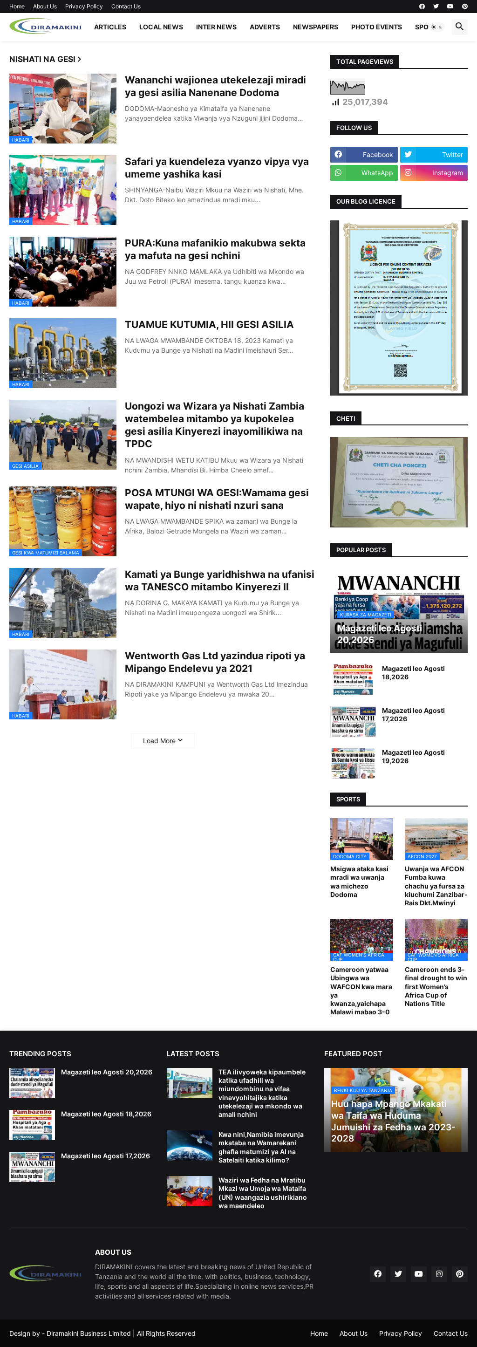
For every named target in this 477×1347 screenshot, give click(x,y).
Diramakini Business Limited (89, 1333)
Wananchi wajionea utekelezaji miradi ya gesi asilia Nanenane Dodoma (215, 86)
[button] (437, 27)
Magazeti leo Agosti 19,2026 (413, 756)
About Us (45, 6)
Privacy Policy (84, 6)
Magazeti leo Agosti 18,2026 (413, 672)
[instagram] (439, 1274)
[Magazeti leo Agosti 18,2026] (353, 679)
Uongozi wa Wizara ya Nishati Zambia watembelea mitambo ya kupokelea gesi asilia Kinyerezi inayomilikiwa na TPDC (214, 425)
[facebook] (422, 6)
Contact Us (126, 6)
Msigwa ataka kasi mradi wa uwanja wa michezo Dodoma (359, 881)
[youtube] (450, 6)
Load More (159, 741)
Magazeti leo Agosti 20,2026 (106, 1072)
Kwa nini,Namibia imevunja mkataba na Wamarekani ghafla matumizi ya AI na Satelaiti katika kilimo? (261, 1147)
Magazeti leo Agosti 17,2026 (413, 714)
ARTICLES (110, 27)
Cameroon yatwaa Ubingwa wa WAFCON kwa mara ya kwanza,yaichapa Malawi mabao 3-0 (361, 990)
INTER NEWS (216, 27)
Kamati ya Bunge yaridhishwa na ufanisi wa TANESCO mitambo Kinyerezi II (219, 580)
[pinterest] (465, 6)
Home (17, 6)
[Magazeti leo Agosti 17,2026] (353, 721)
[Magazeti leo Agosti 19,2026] (353, 763)
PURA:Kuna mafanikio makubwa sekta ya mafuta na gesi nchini (215, 249)
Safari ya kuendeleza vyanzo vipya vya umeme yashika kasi (217, 168)
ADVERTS (265, 27)
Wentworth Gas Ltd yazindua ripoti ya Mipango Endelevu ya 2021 (215, 662)
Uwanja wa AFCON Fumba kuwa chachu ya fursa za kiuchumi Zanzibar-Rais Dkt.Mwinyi (436, 886)
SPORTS (428, 27)
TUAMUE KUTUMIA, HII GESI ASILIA (209, 324)
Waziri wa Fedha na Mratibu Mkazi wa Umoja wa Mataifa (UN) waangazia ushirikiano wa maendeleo (262, 1193)
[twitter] (436, 6)
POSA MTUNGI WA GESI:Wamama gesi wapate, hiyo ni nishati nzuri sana (217, 499)
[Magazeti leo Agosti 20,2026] (32, 1083)
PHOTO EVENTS (376, 27)
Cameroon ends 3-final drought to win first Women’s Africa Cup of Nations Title (436, 986)
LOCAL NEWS (161, 27)
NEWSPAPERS (315, 27)
